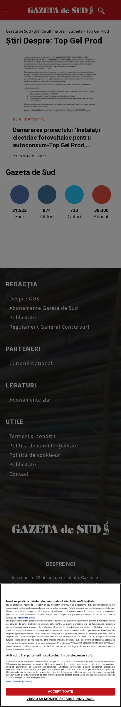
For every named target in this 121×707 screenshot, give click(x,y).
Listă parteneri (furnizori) (19, 681)
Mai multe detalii (26, 617)
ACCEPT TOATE (60, 691)
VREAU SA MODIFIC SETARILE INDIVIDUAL (60, 699)
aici (60, 636)
